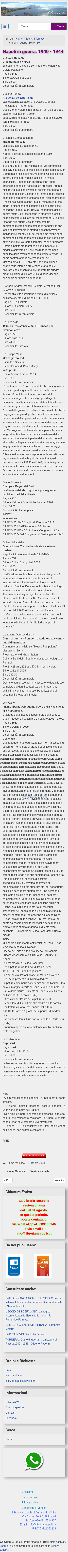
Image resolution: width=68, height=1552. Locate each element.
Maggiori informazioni (34, 797)
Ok (4, 791)
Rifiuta (16, 791)
